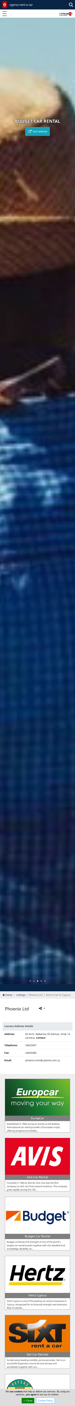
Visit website (39, 131)
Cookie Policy (45, 1400)
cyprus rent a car (21, 5)
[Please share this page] (41, 1008)
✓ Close (27, 1400)
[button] (30, 981)
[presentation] (6, 503)
